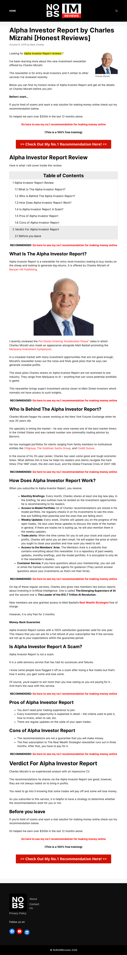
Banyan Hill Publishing (23, 269)
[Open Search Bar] (116, 10)
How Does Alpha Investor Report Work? (43, 202)
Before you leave (28, 236)
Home (12, 10)
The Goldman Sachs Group (53, 448)
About (33, 898)
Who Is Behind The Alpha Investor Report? (45, 196)
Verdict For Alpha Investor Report (36, 229)
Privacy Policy (17, 913)
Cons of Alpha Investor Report (37, 222)
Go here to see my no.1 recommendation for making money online (75, 245)
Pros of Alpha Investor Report (36, 216)
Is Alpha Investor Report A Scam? (39, 209)
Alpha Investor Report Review (33, 182)
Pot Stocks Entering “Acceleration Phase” (63, 341)
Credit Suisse (86, 448)
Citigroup (29, 448)
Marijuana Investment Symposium (30, 349)
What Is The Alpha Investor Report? (40, 189)
